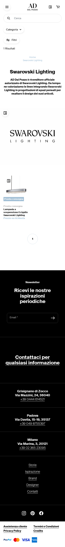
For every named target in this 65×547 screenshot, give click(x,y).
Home (32, 57)
